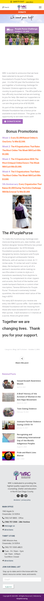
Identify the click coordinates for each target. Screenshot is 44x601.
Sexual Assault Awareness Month (29, 382)
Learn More (29, 2)
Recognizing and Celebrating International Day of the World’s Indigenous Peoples (28, 439)
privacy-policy (26, 500)
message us (10, 526)
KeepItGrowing (22, 599)
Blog (14, 349)
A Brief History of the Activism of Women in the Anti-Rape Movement (29, 396)
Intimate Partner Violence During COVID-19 (29, 423)
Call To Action (22, 349)
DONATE (22, 12)
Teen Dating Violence (27, 408)
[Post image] (8, 384)
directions (8, 529)
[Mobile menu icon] (40, 7)
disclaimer (17, 500)
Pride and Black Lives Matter (26, 454)
